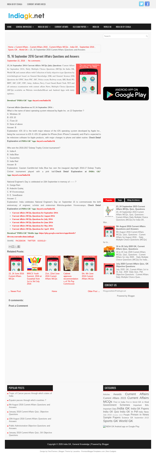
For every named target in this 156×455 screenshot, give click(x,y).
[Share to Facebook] (18, 246)
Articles (106, 394)
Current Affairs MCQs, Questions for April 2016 (33, 228)
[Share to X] (15, 246)
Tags (120, 200)
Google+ (41, 241)
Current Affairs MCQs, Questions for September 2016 (35, 212)
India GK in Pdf (129, 411)
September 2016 (87, 47)
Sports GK (12, 50)
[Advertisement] (42, 38)
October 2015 (118, 415)
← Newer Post (14, 291)
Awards (117, 394)
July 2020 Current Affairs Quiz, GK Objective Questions (132, 265)
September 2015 (141, 418)
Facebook (20, 241)
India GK (96, 26)
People (127, 415)
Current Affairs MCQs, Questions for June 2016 (32, 222)
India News (144, 412)
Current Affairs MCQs (36, 4)
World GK (107, 26)
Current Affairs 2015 (114, 398)
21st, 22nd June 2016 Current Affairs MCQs (52, 276)
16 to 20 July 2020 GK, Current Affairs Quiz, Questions (130, 247)
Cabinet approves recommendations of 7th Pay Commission (71, 278)
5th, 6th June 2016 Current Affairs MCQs (88, 276)
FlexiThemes (52, 451)
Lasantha (76, 451)
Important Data (109, 409)
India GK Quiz (44, 26)
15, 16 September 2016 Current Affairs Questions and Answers (43, 56)
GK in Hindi (143, 402)
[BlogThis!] (12, 246)
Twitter (31, 241)
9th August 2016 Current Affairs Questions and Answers (130, 227)
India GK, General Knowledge (76, 444)
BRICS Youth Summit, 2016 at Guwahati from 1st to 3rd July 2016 (34, 278)
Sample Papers (112, 417)
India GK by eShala (14, 4)
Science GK (127, 417)
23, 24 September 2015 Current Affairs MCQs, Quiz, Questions (130, 207)
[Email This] (10, 246)
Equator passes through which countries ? (27, 400)
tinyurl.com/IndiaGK (46, 140)
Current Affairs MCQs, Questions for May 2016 (32, 225)
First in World (131, 402)
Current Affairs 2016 (39, 47)
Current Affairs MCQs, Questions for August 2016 (33, 215)
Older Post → (94, 291)
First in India (119, 402)
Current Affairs (61, 26)
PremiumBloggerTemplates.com (93, 451)
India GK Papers (140, 408)
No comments (34, 61)
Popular (109, 200)
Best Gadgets (111, 451)
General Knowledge (25, 26)
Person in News (140, 414)
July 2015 (107, 415)
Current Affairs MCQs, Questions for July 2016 (32, 219)
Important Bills (141, 405)
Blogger (131, 296)
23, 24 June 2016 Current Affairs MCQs (16, 276)
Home (9, 26)
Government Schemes (116, 405)
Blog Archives (133, 200)
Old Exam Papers (80, 26)
